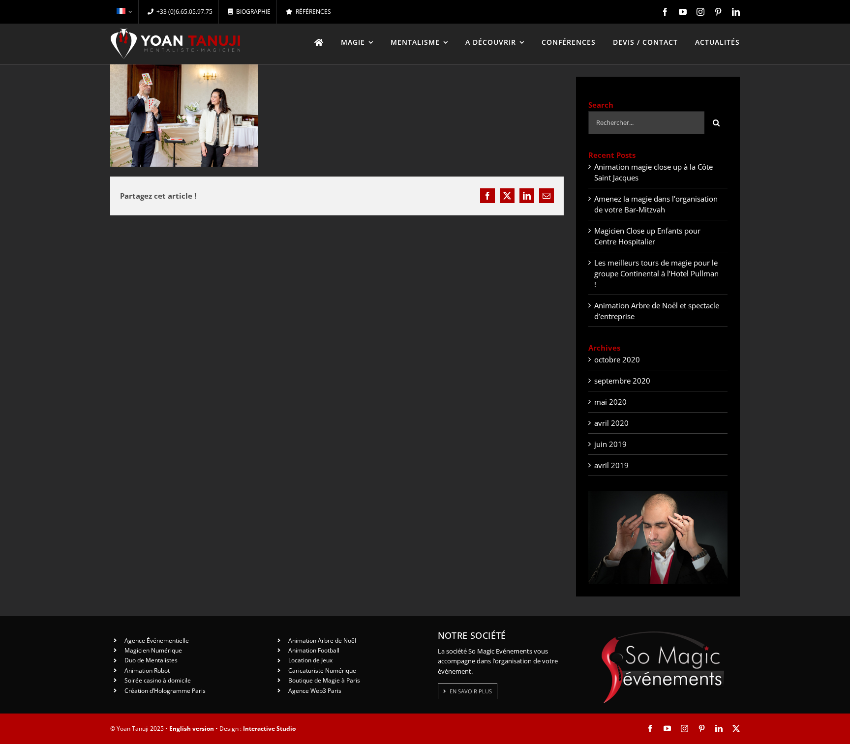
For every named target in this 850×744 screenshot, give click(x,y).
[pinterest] (718, 12)
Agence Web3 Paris (314, 690)
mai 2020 (610, 402)
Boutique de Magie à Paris (324, 680)
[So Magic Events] (662, 634)
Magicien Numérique (153, 650)
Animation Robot (147, 670)
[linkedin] (736, 12)
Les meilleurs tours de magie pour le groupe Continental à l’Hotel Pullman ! (656, 273)
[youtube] (683, 12)
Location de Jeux (310, 660)
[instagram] (700, 12)
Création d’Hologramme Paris (165, 690)
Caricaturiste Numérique (322, 670)
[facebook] (665, 12)
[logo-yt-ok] (175, 32)
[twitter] (736, 728)
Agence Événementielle (156, 640)
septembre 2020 (622, 381)
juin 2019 (610, 444)
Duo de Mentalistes (151, 660)
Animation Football (313, 650)
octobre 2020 (617, 359)
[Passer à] (124, 12)
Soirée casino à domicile (157, 680)
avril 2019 (611, 465)
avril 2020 (611, 423)
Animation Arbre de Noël (322, 640)
